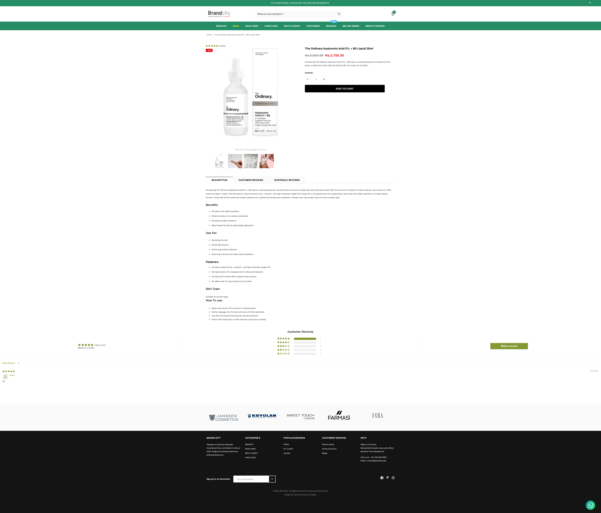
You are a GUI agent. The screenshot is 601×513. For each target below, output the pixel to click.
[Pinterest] (387, 477)
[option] (250, 92)
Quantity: (309, 73)
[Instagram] (393, 477)
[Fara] (377, 416)
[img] (9, 371)
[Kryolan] (262, 416)
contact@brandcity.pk (376, 461)
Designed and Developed (295, 495)
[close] (590, 3)
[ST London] (300, 416)
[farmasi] (339, 416)
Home (209, 35)
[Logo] (219, 13)
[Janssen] (223, 417)
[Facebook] (382, 477)
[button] (212, 46)
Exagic (313, 495)
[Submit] (272, 479)
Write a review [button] (509, 346)
